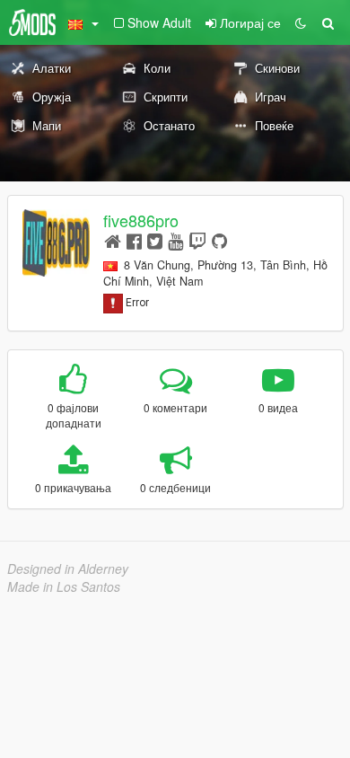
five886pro (141, 220)
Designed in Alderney (67, 568)
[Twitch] (197, 240)
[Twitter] (154, 240)
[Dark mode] (300, 22)
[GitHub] (219, 240)
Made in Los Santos (63, 586)
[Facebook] (134, 240)
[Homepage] (112, 240)
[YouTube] (175, 240)
